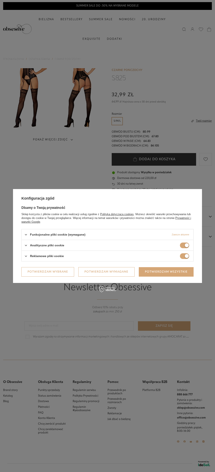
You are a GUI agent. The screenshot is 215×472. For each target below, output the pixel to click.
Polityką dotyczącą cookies (117, 214)
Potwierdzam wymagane (106, 271)
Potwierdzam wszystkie (166, 271)
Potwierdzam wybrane (48, 271)
